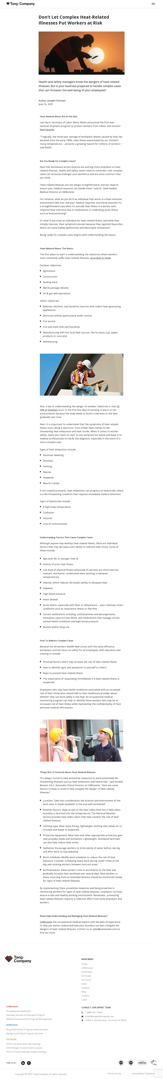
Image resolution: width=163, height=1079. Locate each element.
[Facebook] (29, 1063)
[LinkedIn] (23, 1063)
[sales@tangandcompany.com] (119, 1017)
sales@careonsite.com (104, 929)
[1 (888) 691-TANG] (119, 1013)
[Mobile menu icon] (154, 4)
